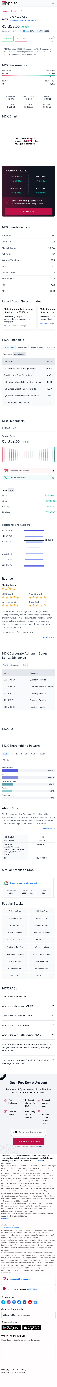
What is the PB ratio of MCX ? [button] (16, 1025)
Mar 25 (6, 760)
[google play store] (11, 1328)
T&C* (40, 1147)
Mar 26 (15, 754)
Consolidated (19, 354)
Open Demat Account (28, 1141)
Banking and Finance (17, 20)
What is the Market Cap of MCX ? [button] (18, 1006)
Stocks (13, 11)
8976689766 (32, 1289)
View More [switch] (47, 637)
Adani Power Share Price (42, 954)
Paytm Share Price (42, 969)
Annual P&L (23, 347)
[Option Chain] (52, 39)
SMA (11, 490)
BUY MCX (8, 39)
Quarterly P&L (9, 347)
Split (25, 665)
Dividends (15, 665)
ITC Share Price (15, 925)
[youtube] (30, 1302)
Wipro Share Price (41, 925)
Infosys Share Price (42, 947)
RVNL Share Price (42, 961)
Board (5, 665)
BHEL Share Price (42, 976)
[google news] (35, 1302)
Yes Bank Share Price (15, 940)
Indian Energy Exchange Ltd (23, 883)
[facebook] (19, 1302)
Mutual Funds (7, 768)
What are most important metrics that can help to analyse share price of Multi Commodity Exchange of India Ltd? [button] (26, 1047)
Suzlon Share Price (15, 933)
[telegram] (3, 1302)
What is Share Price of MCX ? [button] (16, 996)
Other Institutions (9, 781)
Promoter (6, 795)
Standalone (7, 354)
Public (4, 788)
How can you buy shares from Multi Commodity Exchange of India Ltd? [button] (25, 1062)
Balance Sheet (37, 347)
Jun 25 (42, 754)
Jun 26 (5, 754)
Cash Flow (51, 347)
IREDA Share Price (15, 918)
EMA (5, 490)
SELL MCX (21, 39)
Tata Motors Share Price (15, 954)
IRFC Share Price (42, 911)
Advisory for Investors (11, 1228)
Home (4, 11)
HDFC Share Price (42, 940)
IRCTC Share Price (42, 918)
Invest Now (28, 211)
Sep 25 (33, 754)
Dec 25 (24, 754)
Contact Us (5, 1218)
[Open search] (53, 3)
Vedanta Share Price (15, 969)
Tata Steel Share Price (42, 933)
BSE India (7, 326)
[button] (21, 11)
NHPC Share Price (15, 961)
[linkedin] (25, 1302)
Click (38, 1160)
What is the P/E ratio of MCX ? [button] (17, 1015)
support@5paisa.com (21, 1279)
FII (3, 774)
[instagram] (9, 1302)
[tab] (28, 996)
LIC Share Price (15, 976)
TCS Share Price (15, 911)
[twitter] (14, 1302)
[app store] (31, 1328)
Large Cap (32, 20)
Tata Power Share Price (15, 947)
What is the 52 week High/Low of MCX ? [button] (21, 1034)
